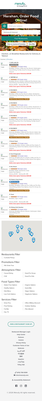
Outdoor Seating (30, 306)
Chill (5, 276)
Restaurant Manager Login (21, 332)
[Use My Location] (4, 26)
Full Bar (6, 309)
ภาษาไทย (21, 362)
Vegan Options (30, 291)
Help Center (21, 334)
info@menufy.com (21, 375)
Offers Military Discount (32, 303)
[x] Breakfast (9, 59)
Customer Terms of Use (21, 345)
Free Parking (8, 306)
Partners (21, 337)
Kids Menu (7, 291)
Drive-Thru (7, 303)
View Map (32, 44)
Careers (21, 340)
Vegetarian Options (31, 294)
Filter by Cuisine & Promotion (16, 44)
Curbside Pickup (9, 258)
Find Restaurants (21, 38)
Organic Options (30, 285)
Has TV (6, 312)
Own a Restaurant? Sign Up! (21, 324)
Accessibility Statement (22, 380)
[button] (21, 239)
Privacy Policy (21, 343)
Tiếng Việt (21, 365)
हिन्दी (21, 356)
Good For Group (30, 273)
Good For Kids (29, 276)
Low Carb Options (10, 294)
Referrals (21, 348)
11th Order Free (9, 265)
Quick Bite (28, 288)
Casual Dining (8, 273)
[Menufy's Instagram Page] (21, 386)
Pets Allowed (29, 309)
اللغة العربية (21, 351)
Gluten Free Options (10, 285)
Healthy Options (9, 288)
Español (21, 359)
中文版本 (21, 354)
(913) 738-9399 (22, 372)
